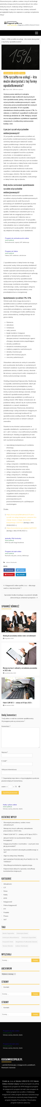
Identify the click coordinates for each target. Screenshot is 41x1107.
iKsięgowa (28, 1087)
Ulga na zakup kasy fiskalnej (13, 856)
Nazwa (4, 752)
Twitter (21, 570)
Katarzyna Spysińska (29, 937)
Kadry (5, 895)
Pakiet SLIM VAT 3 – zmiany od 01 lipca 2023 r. (17, 703)
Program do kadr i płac (11, 1044)
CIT (4, 887)
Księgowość (7, 902)
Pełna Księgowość (10, 905)
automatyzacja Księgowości (27, 1097)
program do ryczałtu (18, 1092)
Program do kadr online (13, 551)
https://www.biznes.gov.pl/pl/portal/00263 (21, 528)
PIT (4, 909)
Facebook (9, 570)
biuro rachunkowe (10, 1097)
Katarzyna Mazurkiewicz (11, 937)
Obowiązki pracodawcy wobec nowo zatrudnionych (19, 636)
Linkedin (21, 574)
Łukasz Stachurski (11, 562)
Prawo (22, 73)
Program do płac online (11, 1031)
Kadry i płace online (10, 805)
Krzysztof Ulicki (8, 941)
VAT (5, 920)
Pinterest (9, 574)
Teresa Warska (8, 946)
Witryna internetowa (9, 769)
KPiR (5, 898)
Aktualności (8, 73)
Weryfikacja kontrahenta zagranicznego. (17, 865)
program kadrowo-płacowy (20, 1103)
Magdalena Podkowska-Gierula (26, 941)
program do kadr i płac (22, 1089)
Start (3, 39)
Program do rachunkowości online (17, 238)
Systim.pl (22, 1084)
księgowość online (8, 1095)
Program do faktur (11, 251)
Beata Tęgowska (8, 933)
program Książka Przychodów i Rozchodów (20, 1100)
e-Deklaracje (30, 1092)
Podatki (6, 912)
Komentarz (5, 726)
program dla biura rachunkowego (27, 1095)
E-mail (4, 761)
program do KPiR (18, 1087)
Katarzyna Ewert (22, 933)
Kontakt (6, 987)
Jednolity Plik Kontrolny (13, 538)
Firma (16, 73)
